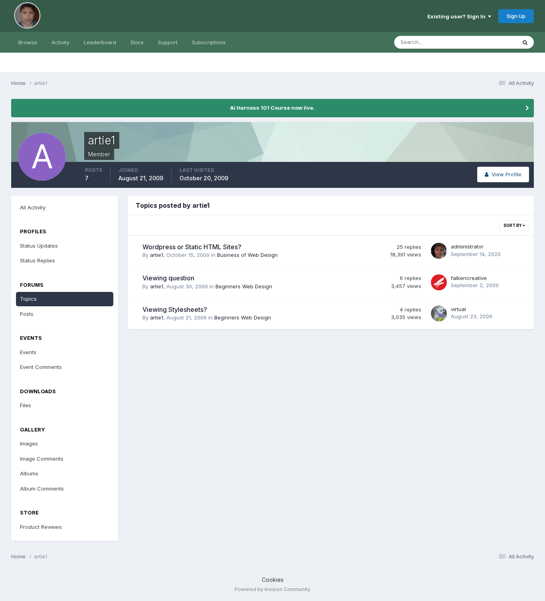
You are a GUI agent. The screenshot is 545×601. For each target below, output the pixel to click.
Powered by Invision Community (272, 589)
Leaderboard (100, 42)
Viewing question (168, 278)
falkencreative (469, 278)
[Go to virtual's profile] (439, 313)
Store (137, 42)
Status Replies (37, 260)
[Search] (525, 42)
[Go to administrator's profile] (439, 251)
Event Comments (41, 367)
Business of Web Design (247, 255)
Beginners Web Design (243, 286)
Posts (27, 314)
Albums (29, 473)
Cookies (273, 579)
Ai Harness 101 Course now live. (272, 107)
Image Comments (41, 458)
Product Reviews (41, 527)
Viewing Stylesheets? (174, 309)
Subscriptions (209, 42)
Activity (60, 42)
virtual (458, 309)
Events (28, 352)
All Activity (32, 207)
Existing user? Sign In (457, 16)
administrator (467, 246)
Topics (28, 299)
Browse (27, 42)
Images (29, 443)
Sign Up (516, 16)
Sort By (513, 225)
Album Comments (42, 488)
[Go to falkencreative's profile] (439, 282)
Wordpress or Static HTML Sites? (191, 247)
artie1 (156, 255)
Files (25, 405)
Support (168, 42)
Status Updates (487, 42)
